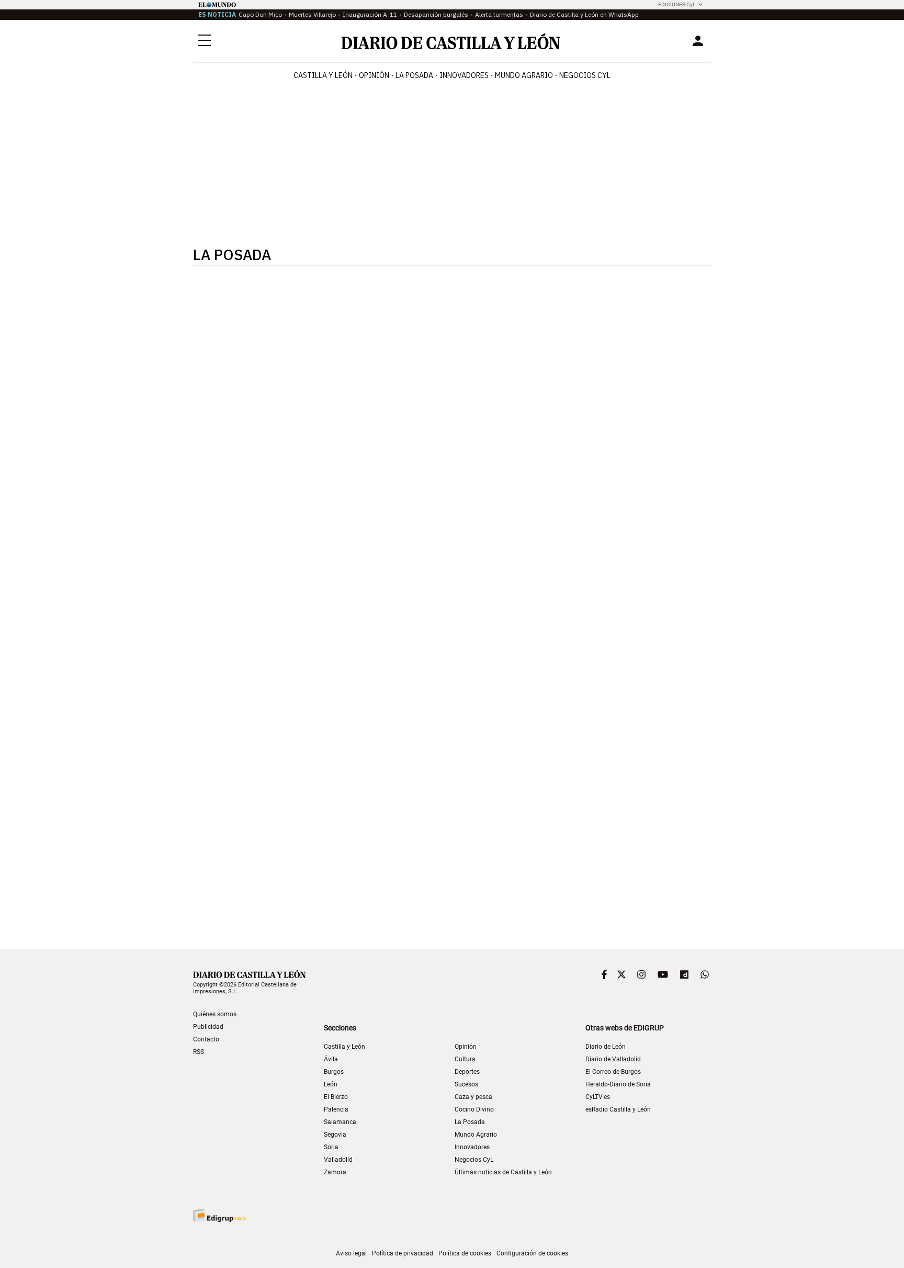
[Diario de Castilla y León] (450, 41)
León (330, 1084)
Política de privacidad (402, 1253)
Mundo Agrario (524, 75)
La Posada (414, 75)
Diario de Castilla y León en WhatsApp (584, 14)
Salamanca (340, 1122)
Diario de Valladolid (613, 1059)
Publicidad (208, 1026)
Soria (331, 1147)
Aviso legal (351, 1253)
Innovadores (464, 75)
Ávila (331, 1059)
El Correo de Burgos (613, 1071)
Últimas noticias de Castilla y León (503, 1172)
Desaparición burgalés (436, 14)
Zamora (335, 1172)
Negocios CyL (585, 75)
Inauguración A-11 (370, 14)
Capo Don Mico (260, 14)
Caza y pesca (473, 1097)
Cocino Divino (474, 1109)
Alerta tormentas (499, 14)
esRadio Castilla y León (618, 1109)
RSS (198, 1052)
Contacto (206, 1039)
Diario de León (605, 1046)
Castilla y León (323, 75)
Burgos (334, 1071)
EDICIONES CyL (676, 4)
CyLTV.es (597, 1097)
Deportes (467, 1071)
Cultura (465, 1059)
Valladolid (338, 1159)
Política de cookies (464, 1253)
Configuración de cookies (532, 1253)
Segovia (335, 1134)
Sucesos (466, 1084)
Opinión (374, 75)
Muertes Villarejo (312, 14)
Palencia (336, 1109)
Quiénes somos (214, 1014)
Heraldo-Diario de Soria (618, 1084)
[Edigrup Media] (219, 1215)
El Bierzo (336, 1097)
